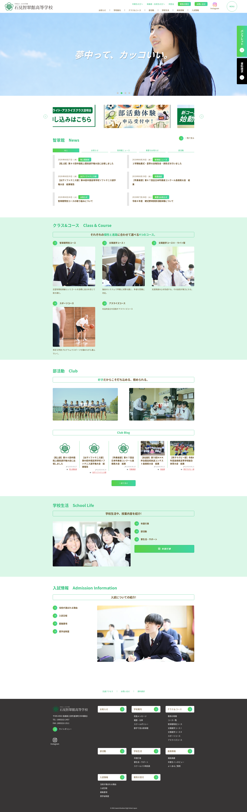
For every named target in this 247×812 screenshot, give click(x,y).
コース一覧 (172, 720)
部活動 (151, 10)
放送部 (162, 469)
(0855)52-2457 (63, 719)
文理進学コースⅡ (175, 732)
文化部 (161, 404)
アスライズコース (175, 740)
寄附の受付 (184, 4)
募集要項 (103, 792)
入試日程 (103, 788)
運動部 (85, 404)
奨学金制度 (104, 796)
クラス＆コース (135, 10)
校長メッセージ (140, 716)
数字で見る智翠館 (141, 728)
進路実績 (171, 758)
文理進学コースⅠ (175, 728)
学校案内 (117, 10)
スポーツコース (174, 736)
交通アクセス (107, 691)
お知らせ (102, 10)
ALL (66, 150)
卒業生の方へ (137, 4)
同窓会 (171, 4)
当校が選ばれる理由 (108, 784)
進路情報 (180, 10)
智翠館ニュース (123, 150)
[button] (118, 93)
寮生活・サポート (141, 762)
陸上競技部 (73, 469)
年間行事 (166, 548)
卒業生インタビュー (176, 762)
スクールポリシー (141, 724)
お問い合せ (201, 4)
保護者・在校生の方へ (156, 4)
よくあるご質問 (174, 766)
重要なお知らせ (152, 150)
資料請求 (141, 691)
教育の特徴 (172, 716)
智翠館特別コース (175, 724)
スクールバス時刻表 (142, 766)
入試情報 (195, 10)
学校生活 (165, 10)
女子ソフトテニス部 (99, 472)
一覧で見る (189, 138)
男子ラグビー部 (188, 469)
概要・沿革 (138, 720)
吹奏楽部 (132, 469)
